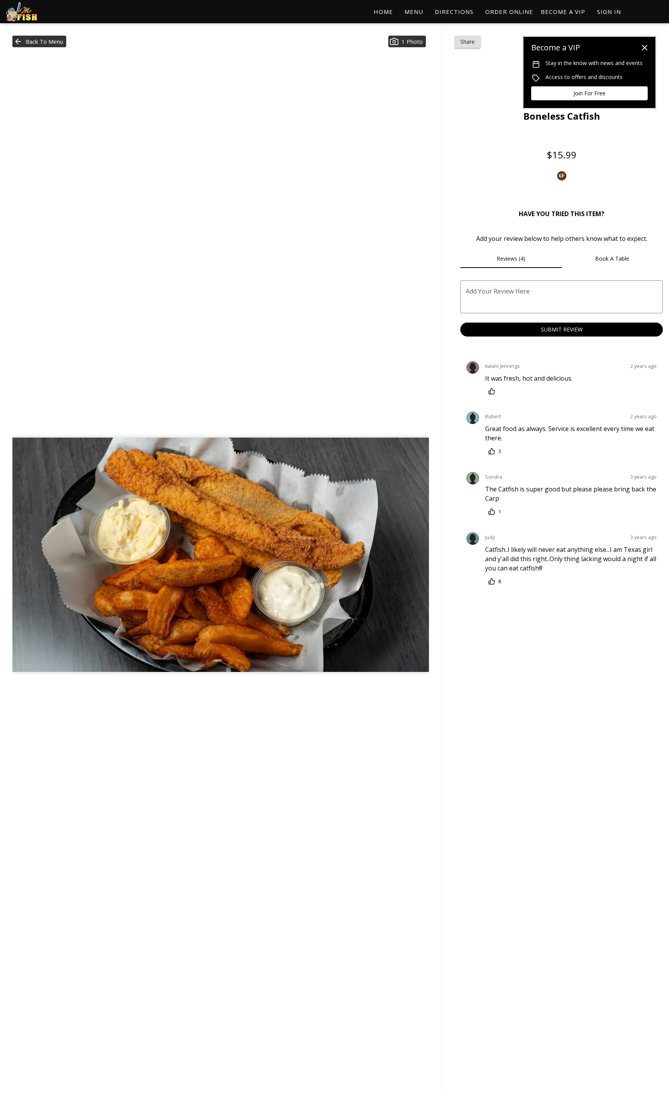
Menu (414, 11)
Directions (454, 11)
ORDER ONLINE (509, 11)
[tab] (510, 258)
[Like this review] (493, 391)
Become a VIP (563, 11)
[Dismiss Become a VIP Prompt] (644, 47)
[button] (39, 41)
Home (383, 11)
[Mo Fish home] (41, 11)
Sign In (609, 11)
